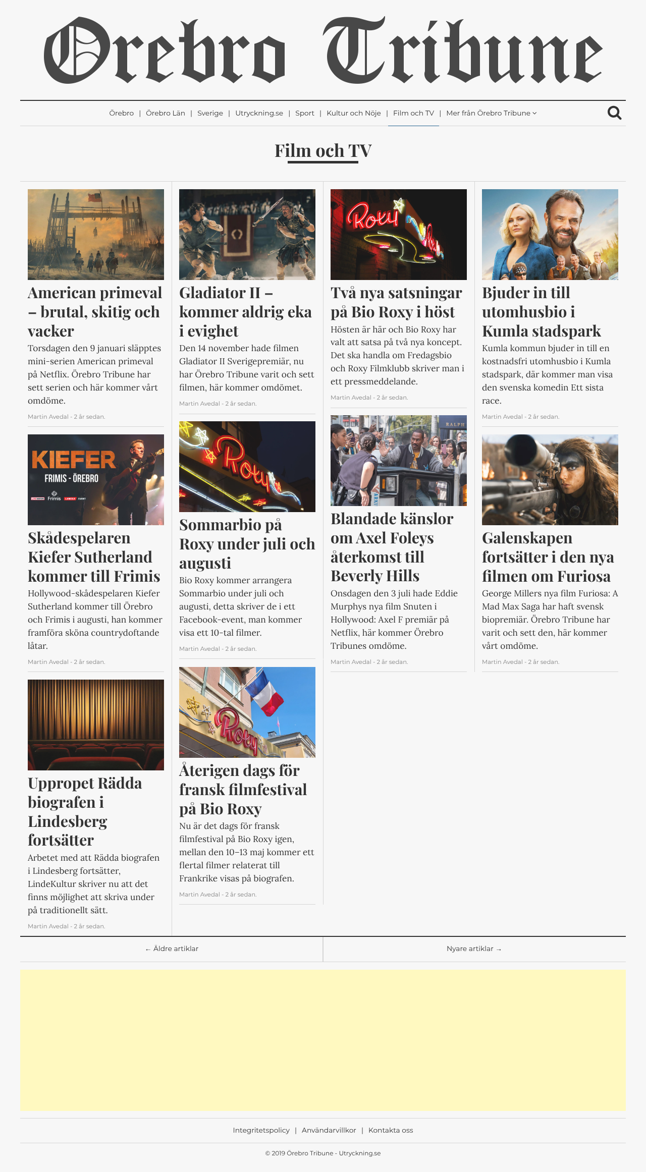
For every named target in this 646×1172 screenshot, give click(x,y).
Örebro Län (165, 113)
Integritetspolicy (261, 1131)
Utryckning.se (259, 113)
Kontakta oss (390, 1131)
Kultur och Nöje (354, 113)
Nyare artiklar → (474, 949)
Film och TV (413, 113)
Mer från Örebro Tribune (488, 113)
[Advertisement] (323, 1040)
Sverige (210, 113)
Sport (304, 113)
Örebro (121, 113)
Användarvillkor (329, 1131)
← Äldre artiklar (172, 949)
